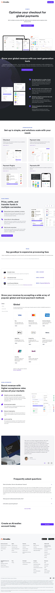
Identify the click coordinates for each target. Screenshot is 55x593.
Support (45, 569)
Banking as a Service (4, 563)
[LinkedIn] (53, 578)
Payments (46, 552)
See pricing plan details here (34, 258)
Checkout (24, 547)
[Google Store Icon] (51, 539)
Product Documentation (27, 562)
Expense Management (15, 548)
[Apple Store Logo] (44, 539)
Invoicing (34, 547)
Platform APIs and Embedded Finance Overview (47, 546)
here (25, 581)
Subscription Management (37, 548)
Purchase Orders (14, 552)
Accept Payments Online (27, 69)
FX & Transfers (3, 548)
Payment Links (25, 550)
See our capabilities (17, 370)
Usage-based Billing (36, 550)
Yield (2, 550)
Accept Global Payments (7, 235)
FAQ (45, 567)
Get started (47, 524)
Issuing (45, 557)
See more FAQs (27, 508)
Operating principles (36, 564)
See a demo (50, 2)
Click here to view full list (27, 284)
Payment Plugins (25, 548)
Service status (46, 572)
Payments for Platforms (5, 566)
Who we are (35, 562)
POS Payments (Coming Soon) (27, 553)
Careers (34, 569)
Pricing (13, 562)
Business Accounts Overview (6, 545)
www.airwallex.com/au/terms (23, 582)
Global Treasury (3, 565)
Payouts (45, 555)
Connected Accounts (48, 548)
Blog (45, 562)
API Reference (25, 564)
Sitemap (15, 578)
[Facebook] (50, 578)
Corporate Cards (14, 547)
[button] (48, 463)
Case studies (46, 564)
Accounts (46, 550)
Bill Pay (13, 550)
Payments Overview (26, 545)
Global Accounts (3, 547)
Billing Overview (36, 545)
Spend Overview (14, 545)
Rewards (34, 572)
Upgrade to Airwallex (27, 25)
